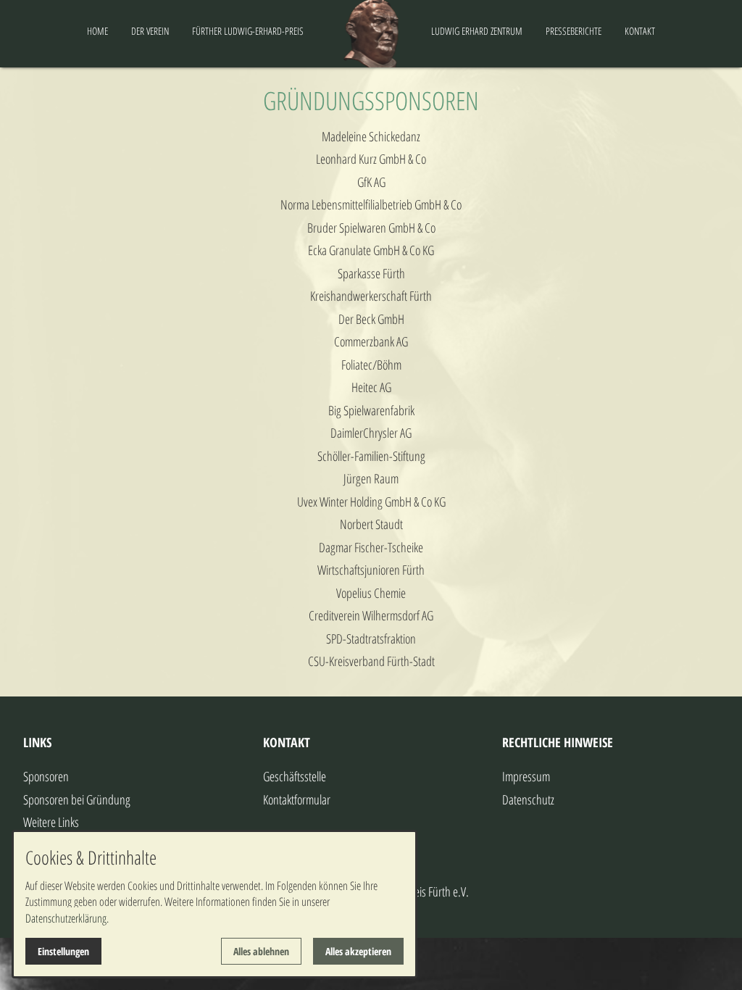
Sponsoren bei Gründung (76, 799)
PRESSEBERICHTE (573, 31)
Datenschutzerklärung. (67, 918)
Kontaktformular (296, 799)
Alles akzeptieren (358, 951)
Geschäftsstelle (294, 776)
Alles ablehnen (261, 951)
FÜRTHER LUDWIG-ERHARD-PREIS (248, 31)
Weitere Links (51, 822)
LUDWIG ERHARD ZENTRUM (476, 31)
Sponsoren (46, 776)
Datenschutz (528, 799)
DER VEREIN (150, 31)
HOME (97, 31)
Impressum (526, 776)
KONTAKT (640, 31)
